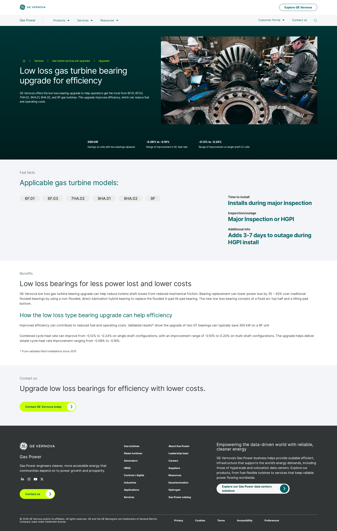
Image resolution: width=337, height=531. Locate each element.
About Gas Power (178, 446)
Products (59, 20)
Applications (131, 489)
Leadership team (178, 453)
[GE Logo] (32, 7)
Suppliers (174, 467)
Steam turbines (133, 453)
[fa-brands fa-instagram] (29, 479)
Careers (173, 460)
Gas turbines (131, 446)
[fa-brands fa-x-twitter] (42, 479)
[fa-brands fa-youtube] (35, 479)
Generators (131, 460)
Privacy (178, 520)
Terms (221, 520)
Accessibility (244, 520)
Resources (107, 20)
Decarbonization (178, 482)
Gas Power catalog (179, 497)
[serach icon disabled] (315, 20)
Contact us (299, 20)
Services (82, 20)
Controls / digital (134, 475)
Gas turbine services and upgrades (71, 60)
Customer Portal (269, 20)
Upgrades (104, 60)
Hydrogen (174, 489)
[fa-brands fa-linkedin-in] (22, 479)
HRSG (127, 467)
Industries (130, 482)
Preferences (272, 520)
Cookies (200, 520)
